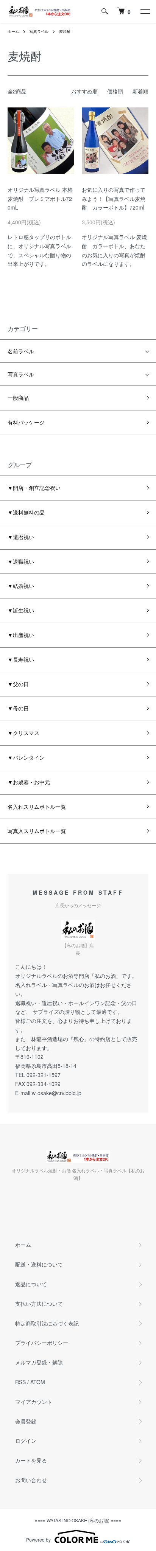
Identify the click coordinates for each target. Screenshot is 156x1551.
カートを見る (31, 1460)
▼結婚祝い (21, 585)
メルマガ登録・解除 (39, 1362)
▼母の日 (18, 708)
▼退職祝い (21, 561)
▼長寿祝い (21, 659)
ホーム (13, 31)
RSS (20, 1382)
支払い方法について (39, 1303)
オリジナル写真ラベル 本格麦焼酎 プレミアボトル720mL (40, 198)
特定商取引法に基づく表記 (47, 1323)
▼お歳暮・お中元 (29, 782)
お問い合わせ (31, 1480)
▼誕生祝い (21, 610)
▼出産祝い (21, 635)
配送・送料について (39, 1264)
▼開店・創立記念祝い (34, 487)
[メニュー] (144, 11)
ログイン (25, 1440)
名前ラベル (21, 351)
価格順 (115, 91)
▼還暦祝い (21, 537)
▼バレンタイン (26, 757)
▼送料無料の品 (26, 512)
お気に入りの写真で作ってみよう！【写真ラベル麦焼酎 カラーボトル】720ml (113, 198)
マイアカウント (33, 1401)
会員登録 (25, 1421)
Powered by (38, 1539)
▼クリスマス (23, 733)
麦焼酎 (64, 31)
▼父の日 (18, 684)
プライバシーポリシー (41, 1342)
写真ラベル (39, 31)
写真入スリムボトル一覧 (37, 831)
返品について (31, 1284)
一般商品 (18, 397)
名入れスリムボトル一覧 (37, 806)
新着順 (140, 91)
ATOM (37, 1382)
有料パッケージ (26, 422)
